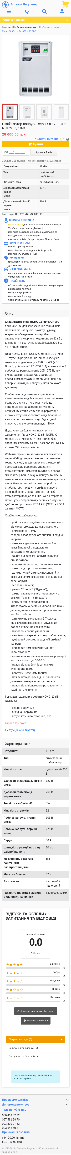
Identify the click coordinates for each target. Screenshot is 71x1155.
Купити (35, 144)
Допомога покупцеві (16, 1104)
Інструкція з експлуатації (20, 730)
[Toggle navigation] (9, 11)
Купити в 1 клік (44, 152)
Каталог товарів (14, 19)
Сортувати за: (16, 1056)
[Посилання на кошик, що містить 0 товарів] (65, 4)
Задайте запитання (37, 1020)
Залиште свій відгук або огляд (37, 1011)
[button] (64, 69)
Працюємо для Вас (15, 1099)
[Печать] (67, 138)
